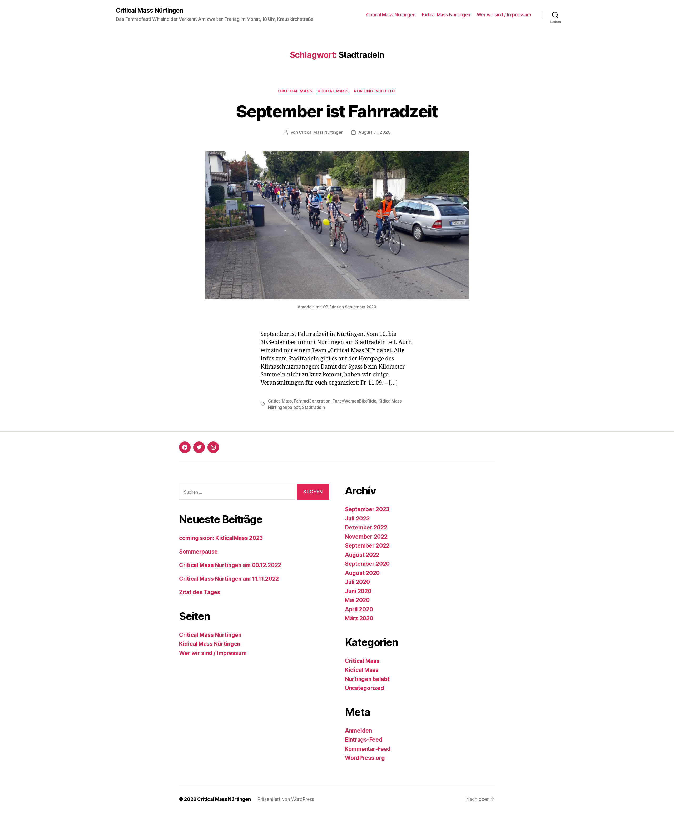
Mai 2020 (357, 600)
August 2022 (362, 555)
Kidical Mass (333, 91)
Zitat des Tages (199, 592)
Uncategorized (364, 688)
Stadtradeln (313, 407)
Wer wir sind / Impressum (504, 14)
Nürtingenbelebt (284, 407)
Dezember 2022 (366, 527)
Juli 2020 (357, 582)
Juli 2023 (357, 518)
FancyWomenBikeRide (354, 401)
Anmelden (358, 730)
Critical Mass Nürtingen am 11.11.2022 (229, 578)
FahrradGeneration (312, 401)
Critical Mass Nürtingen (149, 10)
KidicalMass (390, 401)
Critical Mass (295, 91)
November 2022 (366, 536)
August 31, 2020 (374, 132)
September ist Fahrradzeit (337, 111)
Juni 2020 (358, 591)
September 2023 (367, 509)
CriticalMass (280, 401)
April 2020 (359, 609)
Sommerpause (198, 551)
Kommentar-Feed (368, 749)
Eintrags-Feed (364, 739)
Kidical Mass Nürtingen (446, 14)
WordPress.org (365, 758)
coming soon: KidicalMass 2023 (221, 538)
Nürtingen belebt (375, 91)
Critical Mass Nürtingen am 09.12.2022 (230, 565)
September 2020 (367, 563)
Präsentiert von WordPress (285, 799)
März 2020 (359, 618)
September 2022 (367, 545)
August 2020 (362, 573)
